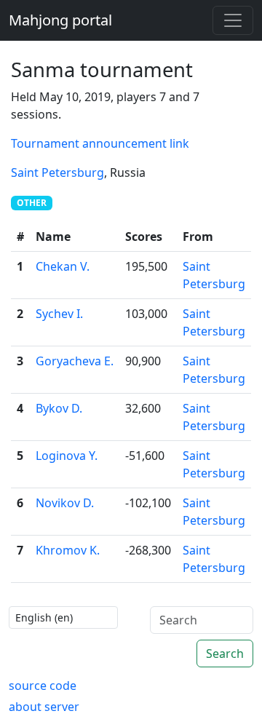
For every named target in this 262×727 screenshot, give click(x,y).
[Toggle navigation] (233, 20)
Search (225, 653)
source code (42, 686)
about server (44, 707)
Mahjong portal (60, 20)
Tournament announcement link (100, 143)
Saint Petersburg (57, 172)
